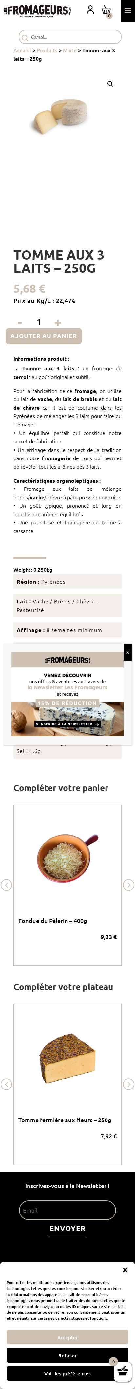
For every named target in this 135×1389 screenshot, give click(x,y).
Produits (47, 50)
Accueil (22, 50)
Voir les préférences (67, 1373)
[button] (125, 1270)
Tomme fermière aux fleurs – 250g (64, 1120)
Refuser (67, 1355)
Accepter (67, 1337)
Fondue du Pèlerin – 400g (52, 921)
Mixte (70, 50)
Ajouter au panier (43, 335)
